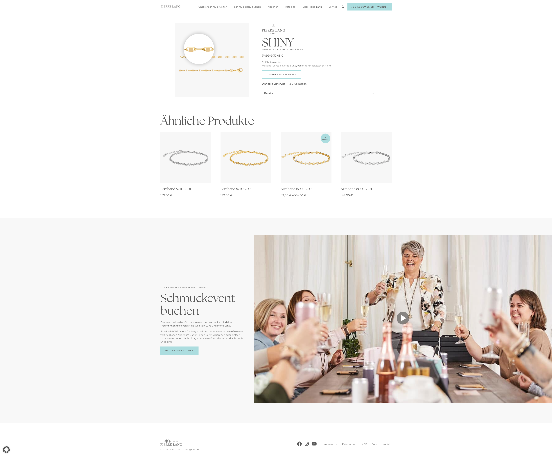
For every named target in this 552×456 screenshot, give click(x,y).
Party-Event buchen (179, 350)
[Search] (343, 7)
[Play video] (403, 319)
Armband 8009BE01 (356, 189)
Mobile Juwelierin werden (369, 7)
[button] (6, 449)
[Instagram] (307, 445)
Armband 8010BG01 (236, 189)
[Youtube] (314, 445)
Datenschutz (349, 444)
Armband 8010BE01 (175, 189)
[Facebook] (299, 445)
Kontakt (387, 444)
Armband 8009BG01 (297, 189)
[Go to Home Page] (170, 7)
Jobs (374, 444)
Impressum (330, 444)
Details (268, 93)
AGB (364, 444)
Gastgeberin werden (281, 74)
